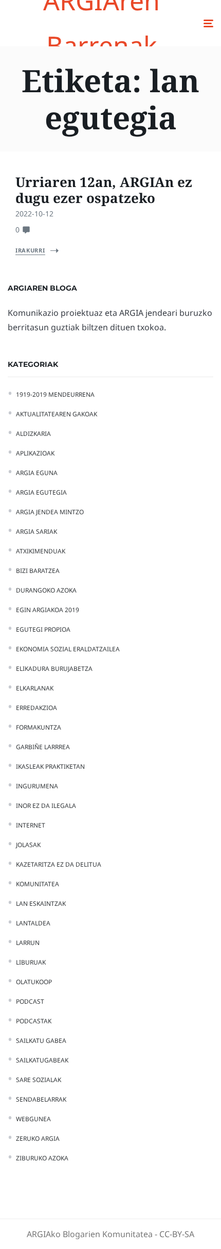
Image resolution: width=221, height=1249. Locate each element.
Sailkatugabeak (42, 1060)
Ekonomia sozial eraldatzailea (68, 649)
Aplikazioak (35, 453)
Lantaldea (33, 923)
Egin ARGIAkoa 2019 (47, 609)
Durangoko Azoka (46, 590)
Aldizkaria (33, 433)
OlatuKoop (34, 981)
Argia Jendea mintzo (50, 512)
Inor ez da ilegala (46, 805)
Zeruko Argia (38, 1138)
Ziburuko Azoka (42, 1158)
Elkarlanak (34, 688)
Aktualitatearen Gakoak (56, 414)
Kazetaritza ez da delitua (58, 864)
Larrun (28, 942)
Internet (30, 825)
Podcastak (33, 1021)
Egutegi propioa (43, 629)
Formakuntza (38, 727)
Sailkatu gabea (41, 1040)
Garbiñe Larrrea (43, 746)
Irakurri (30, 250)
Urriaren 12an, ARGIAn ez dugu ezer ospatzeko (103, 190)
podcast (30, 1001)
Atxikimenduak (40, 551)
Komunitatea (37, 884)
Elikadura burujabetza (54, 668)
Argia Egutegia (41, 492)
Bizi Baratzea (38, 570)
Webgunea (33, 1119)
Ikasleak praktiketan (50, 766)
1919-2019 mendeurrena (55, 394)
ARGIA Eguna (37, 472)
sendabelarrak (41, 1099)
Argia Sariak (36, 531)
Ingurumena (37, 786)
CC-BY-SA (176, 1234)
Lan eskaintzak (41, 903)
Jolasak (28, 844)
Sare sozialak (38, 1079)
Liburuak (31, 962)
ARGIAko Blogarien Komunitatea (90, 1234)
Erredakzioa (36, 707)
